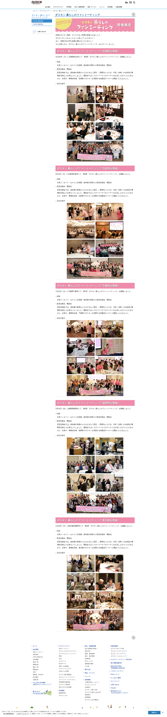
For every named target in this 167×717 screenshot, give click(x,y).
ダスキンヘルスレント (118, 656)
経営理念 (35, 654)
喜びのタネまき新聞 (65, 687)
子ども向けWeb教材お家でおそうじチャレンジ (41, 683)
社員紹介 (87, 687)
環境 (60, 656)
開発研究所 (62, 693)
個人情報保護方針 (116, 663)
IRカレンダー (89, 661)
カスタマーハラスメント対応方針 (121, 659)
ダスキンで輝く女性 (91, 689)
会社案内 (35, 677)
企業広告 (35, 679)
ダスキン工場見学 (64, 684)
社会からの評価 (64, 671)
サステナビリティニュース (67, 653)
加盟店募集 (119, 7)
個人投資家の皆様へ (91, 648)
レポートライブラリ (65, 668)
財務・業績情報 (90, 653)
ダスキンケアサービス (118, 651)
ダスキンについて (90, 684)
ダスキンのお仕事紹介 (92, 700)
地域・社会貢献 (64, 666)
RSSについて (115, 674)
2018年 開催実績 (38, 24)
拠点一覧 (35, 667)
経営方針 (87, 651)
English (113, 688)
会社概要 (35, 659)
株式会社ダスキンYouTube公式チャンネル (119, 692)
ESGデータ (62, 663)
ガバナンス (62, 661)
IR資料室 (87, 658)
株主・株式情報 (90, 656)
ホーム (35, 646)
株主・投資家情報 (79, 7)
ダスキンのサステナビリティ (68, 651)
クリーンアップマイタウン (67, 679)
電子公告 (87, 669)
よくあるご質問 (116, 678)
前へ (133, 14)
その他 (87, 666)
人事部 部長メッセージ (92, 682)
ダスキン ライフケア (117, 653)
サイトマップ (115, 681)
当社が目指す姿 (38, 657)
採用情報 (110, 7)
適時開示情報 (89, 663)
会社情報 (47, 7)
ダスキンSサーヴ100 (117, 648)
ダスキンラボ (63, 695)
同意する (154, 712)
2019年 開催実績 (38, 21)
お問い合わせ (130, 2)
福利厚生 (87, 694)
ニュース (102, 7)
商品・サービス (92, 7)
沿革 (34, 672)
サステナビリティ (58, 7)
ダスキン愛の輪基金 (65, 674)
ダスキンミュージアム (66, 677)
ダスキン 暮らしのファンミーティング (41, 16)
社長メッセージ (38, 652)
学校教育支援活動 (64, 682)
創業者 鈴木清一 (38, 674)
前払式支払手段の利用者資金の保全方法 (118, 667)
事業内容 (35, 664)
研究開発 (69, 7)
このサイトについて (117, 671)
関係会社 (35, 669)
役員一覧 (35, 662)
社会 (60, 658)
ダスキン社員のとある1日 (93, 692)
